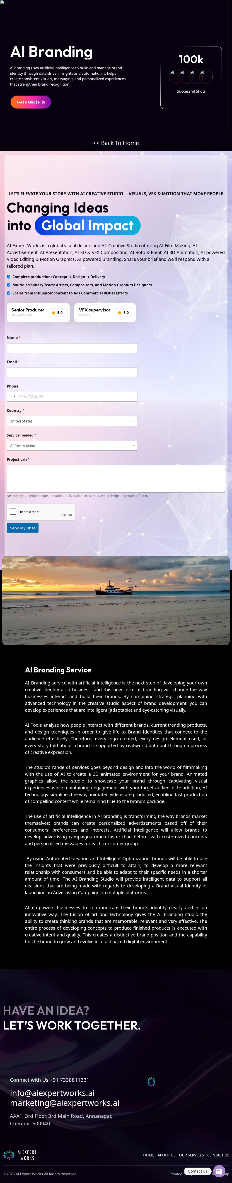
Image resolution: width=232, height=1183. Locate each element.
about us (167, 1155)
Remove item (130, 421)
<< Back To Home (116, 143)
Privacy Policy (181, 1173)
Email (13, 362)
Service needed (21, 435)
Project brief (18, 459)
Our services (191, 1155)
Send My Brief (22, 528)
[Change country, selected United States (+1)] (12, 397)
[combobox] (72, 421)
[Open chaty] (219, 1171)
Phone (12, 386)
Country (15, 410)
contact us (218, 1155)
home (148, 1155)
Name (14, 338)
